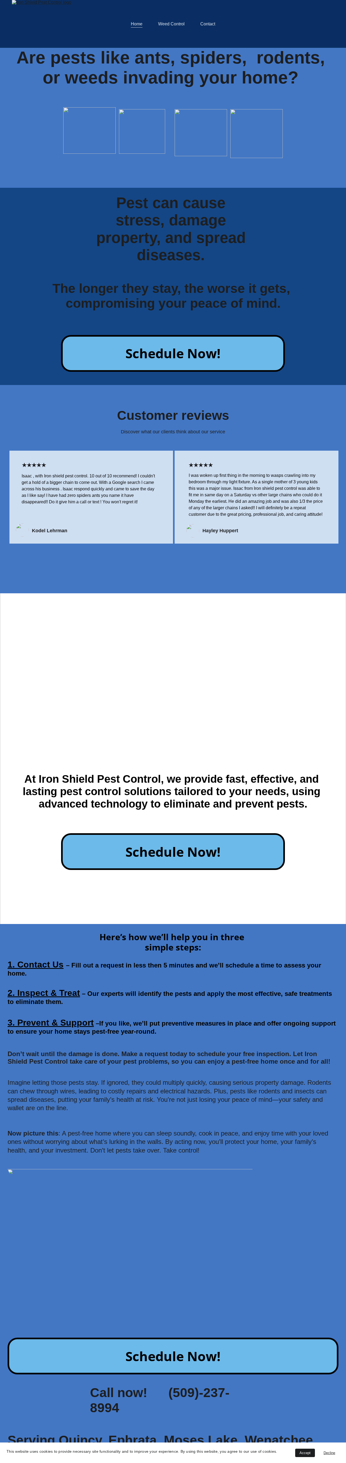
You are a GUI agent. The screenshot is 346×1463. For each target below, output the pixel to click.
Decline (329, 1453)
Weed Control (171, 24)
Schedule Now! (173, 353)
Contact (207, 24)
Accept (305, 1453)
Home (136, 24)
